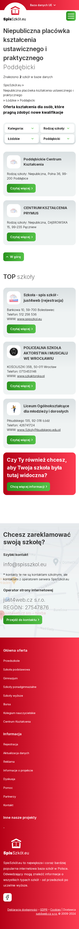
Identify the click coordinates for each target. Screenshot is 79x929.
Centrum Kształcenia (17, 721)
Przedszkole (11, 661)
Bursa (7, 704)
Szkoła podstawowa (16, 669)
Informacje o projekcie (18, 770)
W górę (15, 257)
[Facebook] (7, 897)
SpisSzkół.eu (12, 85)
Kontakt (8, 805)
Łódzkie (11, 100)
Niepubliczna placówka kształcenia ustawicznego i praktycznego (38, 93)
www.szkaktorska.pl (31, 376)
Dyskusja (9, 779)
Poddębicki (27, 100)
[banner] (15, 12)
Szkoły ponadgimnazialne (19, 687)
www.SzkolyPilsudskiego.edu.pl (39, 430)
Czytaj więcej (20, 188)
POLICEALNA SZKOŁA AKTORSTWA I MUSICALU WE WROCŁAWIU (46, 353)
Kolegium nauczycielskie (19, 713)
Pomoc (8, 788)
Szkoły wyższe (13, 695)
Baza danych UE (41, 5)
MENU (71, 16)
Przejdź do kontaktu (22, 620)
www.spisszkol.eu (29, 319)
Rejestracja (10, 744)
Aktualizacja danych (16, 753)
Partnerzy (9, 796)
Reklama (9, 761)
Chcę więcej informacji (27, 487)
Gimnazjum (10, 678)
